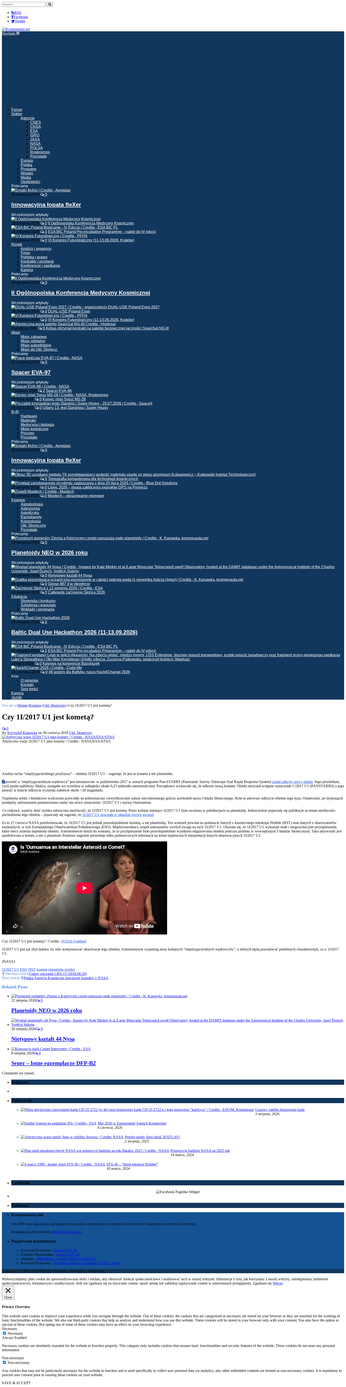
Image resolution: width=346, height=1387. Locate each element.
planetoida (56, 969)
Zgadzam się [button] (262, 1283)
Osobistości (30, 182)
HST (32, 969)
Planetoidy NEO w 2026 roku (49, 552)
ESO (23, 969)
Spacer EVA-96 (59, 391)
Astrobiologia (32, 504)
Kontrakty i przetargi (37, 261)
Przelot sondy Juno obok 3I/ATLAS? (152, 1137)
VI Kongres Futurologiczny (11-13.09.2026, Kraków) (91, 240)
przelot (69, 969)
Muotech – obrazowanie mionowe (76, 496)
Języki (16, 697)
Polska (26, 165)
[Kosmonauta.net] (16, 29)
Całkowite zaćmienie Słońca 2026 (76, 592)
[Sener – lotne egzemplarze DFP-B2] (51, 1049)
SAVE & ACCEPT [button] (16, 1383)
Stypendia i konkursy (38, 601)
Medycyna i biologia (37, 425)
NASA (35, 144)
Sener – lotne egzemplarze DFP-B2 (53, 1063)
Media (26, 177)
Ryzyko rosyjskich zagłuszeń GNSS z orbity (87, 1263)
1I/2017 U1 (10, 969)
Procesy (27, 433)
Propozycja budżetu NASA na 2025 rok (200, 1151)
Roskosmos (40, 152)
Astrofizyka (30, 513)
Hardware (29, 416)
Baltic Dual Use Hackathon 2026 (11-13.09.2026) (74, 632)
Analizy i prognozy (36, 249)
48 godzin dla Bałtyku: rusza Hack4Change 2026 (89, 672)
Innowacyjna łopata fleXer (46, 204)
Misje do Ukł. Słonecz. (39, 349)
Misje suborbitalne (36, 345)
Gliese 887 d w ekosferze (69, 584)
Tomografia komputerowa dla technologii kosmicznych (93, 479)
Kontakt (27, 685)
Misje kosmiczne (34, 429)
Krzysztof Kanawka (22, 733)
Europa (27, 161)
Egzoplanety (31, 517)
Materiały (28, 420)
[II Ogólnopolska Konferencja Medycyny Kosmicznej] (56, 278)
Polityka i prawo (34, 257)
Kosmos (18, 500)
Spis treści (29, 689)
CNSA (35, 127)
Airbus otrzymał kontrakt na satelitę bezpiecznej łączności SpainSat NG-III (107, 328)
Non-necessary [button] (13, 1358)
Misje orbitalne (33, 341)
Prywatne (28, 169)
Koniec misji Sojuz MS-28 (64, 399)
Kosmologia (31, 521)
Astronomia (30, 508)
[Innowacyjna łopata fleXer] (41, 190)
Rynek (16, 244)
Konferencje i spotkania (40, 266)
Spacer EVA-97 (31, 372)
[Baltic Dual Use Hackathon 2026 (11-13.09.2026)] (40, 618)
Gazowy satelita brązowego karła (280, 1110)
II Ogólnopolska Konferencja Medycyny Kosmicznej (91, 223)
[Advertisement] (173, 71)
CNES (35, 122)
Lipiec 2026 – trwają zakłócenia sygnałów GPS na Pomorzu (98, 487)
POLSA (36, 148)
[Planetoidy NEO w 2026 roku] (109, 538)
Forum (16, 110)
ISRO (34, 135)
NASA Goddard (74, 941)
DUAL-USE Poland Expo (69, 311)
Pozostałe (38, 156)
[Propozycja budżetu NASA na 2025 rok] (95, 1151)
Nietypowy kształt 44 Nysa (70, 575)
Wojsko (27, 173)
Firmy (25, 253)
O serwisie (29, 680)
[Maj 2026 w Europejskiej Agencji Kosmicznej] (59, 1123)
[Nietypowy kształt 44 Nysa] (177, 1025)
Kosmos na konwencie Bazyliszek (71, 663)
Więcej (278, 1283)
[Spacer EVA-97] (46, 358)
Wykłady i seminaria (37, 609)
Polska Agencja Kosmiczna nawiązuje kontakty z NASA (66, 978)
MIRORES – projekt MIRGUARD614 (66, 1259)
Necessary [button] (9, 1329)
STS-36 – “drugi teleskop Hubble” (132, 1164)
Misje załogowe (34, 337)
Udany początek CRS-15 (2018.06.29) (58, 974)
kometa (41, 969)
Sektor (16, 114)
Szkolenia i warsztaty (38, 605)
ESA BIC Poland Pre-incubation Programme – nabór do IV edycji (102, 232)
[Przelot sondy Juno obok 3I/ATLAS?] (72, 1137)
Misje (15, 332)
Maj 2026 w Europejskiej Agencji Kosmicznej (132, 1123)
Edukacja (19, 597)
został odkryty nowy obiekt (292, 782)
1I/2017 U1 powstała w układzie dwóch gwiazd (117, 815)
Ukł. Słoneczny (33, 525)
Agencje (28, 118)
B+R (15, 412)
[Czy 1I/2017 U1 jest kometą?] (58, 737)
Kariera (27, 270)
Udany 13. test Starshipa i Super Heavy (75, 408)
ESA (34, 131)
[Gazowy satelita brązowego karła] (137, 1110)
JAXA (35, 139)
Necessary (15, 1333)
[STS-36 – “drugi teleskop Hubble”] (63, 1164)
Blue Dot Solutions (66, 1232)
